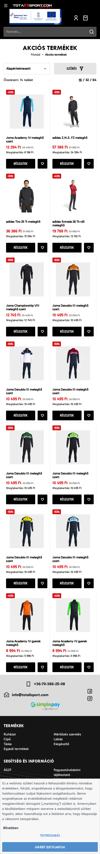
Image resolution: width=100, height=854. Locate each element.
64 (94, 80)
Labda (58, 739)
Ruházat (10, 734)
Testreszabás (50, 835)
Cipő (7, 739)
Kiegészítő (61, 744)
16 (80, 80)
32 (87, 80)
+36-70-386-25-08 (49, 684)
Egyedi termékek (16, 749)
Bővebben (10, 828)
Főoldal (35, 54)
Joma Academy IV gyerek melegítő (23, 643)
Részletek (21, 163)
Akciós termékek (56, 54)
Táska (8, 744)
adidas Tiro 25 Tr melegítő (23, 221)
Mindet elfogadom (50, 847)
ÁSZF (7, 770)
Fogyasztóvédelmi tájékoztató (67, 772)
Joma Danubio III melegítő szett (70, 307)
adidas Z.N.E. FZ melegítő (69, 137)
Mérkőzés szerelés (67, 734)
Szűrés (72, 68)
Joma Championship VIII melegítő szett (22, 307)
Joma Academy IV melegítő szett (25, 139)
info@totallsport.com (30, 694)
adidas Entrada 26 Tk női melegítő (68, 223)
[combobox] (27, 68)
